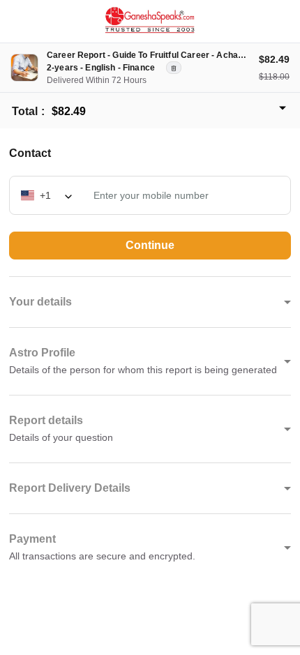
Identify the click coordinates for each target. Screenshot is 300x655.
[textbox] (47, 194)
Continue (150, 245)
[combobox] (47, 194)
